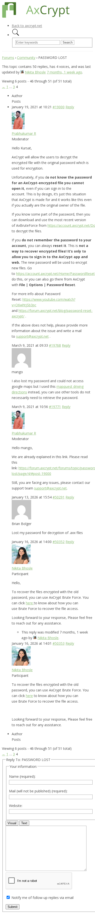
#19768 (55, 345)
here (30, 603)
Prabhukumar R (24, 133)
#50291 (59, 497)
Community (26, 57)
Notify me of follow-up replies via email (42, 897)
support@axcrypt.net (32, 336)
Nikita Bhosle (35, 72)
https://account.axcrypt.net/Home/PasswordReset (55, 273)
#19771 (55, 406)
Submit (13, 907)
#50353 (59, 643)
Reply (70, 107)
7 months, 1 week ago (64, 72)
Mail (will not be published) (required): (38, 791)
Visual (12, 823)
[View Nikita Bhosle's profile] (22, 72)
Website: (15, 805)
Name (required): (22, 776)
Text (24, 823)
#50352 (59, 541)
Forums (8, 57)
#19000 (59, 107)
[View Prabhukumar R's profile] (18, 128)
